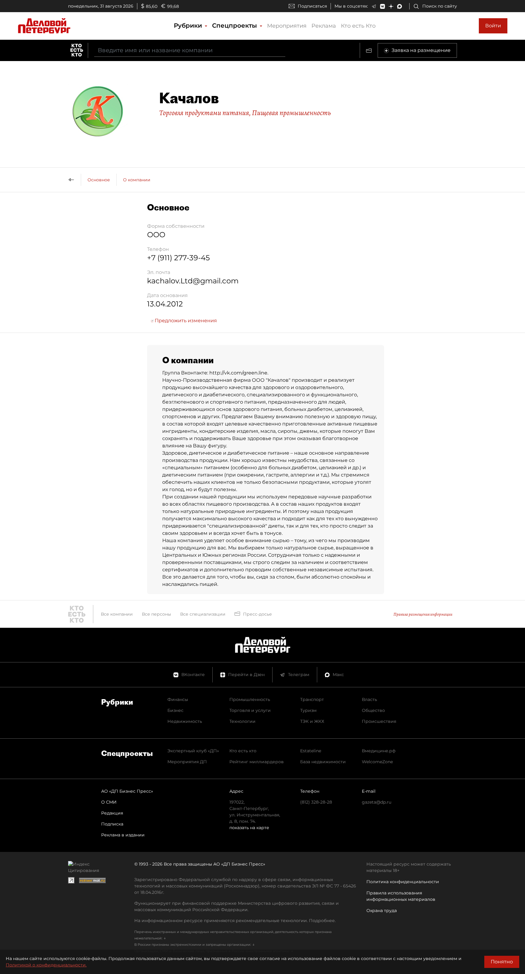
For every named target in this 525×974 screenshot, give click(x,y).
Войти (493, 26)
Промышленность (249, 699)
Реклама (323, 25)
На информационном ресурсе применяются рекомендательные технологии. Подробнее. (235, 920)
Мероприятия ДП (187, 761)
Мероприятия (287, 25)
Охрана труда (381, 910)
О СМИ (109, 802)
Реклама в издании (123, 835)
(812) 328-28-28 (316, 802)
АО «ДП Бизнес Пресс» (127, 791)
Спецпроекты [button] (235, 25)
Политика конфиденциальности (402, 881)
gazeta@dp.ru (376, 802)
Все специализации (202, 614)
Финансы (177, 699)
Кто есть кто (242, 751)
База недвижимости (323, 761)
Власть (369, 699)
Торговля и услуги (250, 710)
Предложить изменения (185, 320)
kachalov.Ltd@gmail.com (192, 280)
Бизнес (175, 710)
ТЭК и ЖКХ (312, 721)
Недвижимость (184, 721)
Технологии (242, 721)
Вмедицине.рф (379, 751)
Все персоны (156, 614)
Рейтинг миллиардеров (256, 761)
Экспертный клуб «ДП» (193, 751)
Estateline (310, 751)
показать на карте (249, 827)
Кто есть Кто (358, 25)
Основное (99, 180)
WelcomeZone (377, 761)
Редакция (112, 813)
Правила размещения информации (422, 614)
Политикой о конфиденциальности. (46, 965)
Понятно (502, 962)
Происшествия (379, 721)
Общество (373, 710)
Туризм (308, 710)
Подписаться (312, 6)
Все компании (117, 614)
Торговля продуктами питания (204, 113)
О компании (136, 180)
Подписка (112, 824)
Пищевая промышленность (291, 113)
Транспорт (312, 699)
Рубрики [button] (189, 25)
